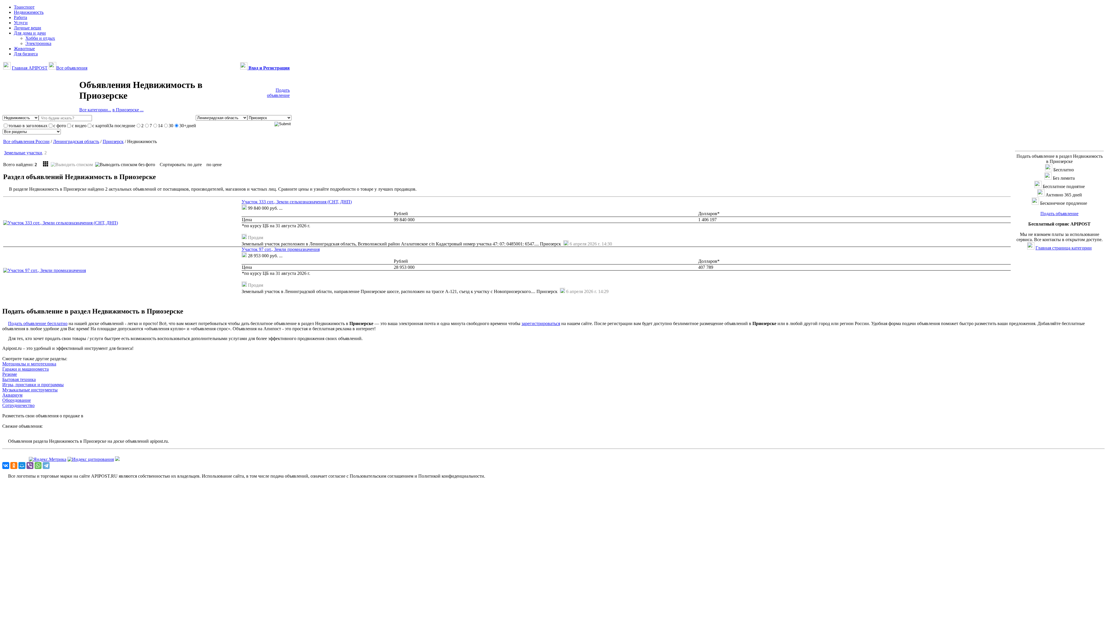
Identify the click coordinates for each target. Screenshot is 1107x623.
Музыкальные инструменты (30, 389)
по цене (214, 164)
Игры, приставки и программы (33, 384)
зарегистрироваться (541, 323)
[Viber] (30, 465)
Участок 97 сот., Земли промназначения (281, 249)
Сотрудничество (18, 405)
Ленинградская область (76, 141)
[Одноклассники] (13, 465)
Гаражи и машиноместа (25, 369)
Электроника (38, 43)
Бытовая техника (19, 379)
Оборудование (16, 400)
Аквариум (12, 395)
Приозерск (113, 141)
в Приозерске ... (128, 109)
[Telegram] (46, 465)
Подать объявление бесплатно (37, 323)
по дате (194, 164)
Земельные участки (23, 152)
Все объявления (71, 67)
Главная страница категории (1064, 247)
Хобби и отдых (40, 38)
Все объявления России (26, 141)
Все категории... (95, 109)
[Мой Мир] (21, 465)
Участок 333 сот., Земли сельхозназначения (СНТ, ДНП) (297, 201)
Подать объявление (278, 93)
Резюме (9, 374)
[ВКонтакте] (5, 465)
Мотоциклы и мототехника (29, 363)
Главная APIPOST (30, 67)
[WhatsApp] (38, 465)
